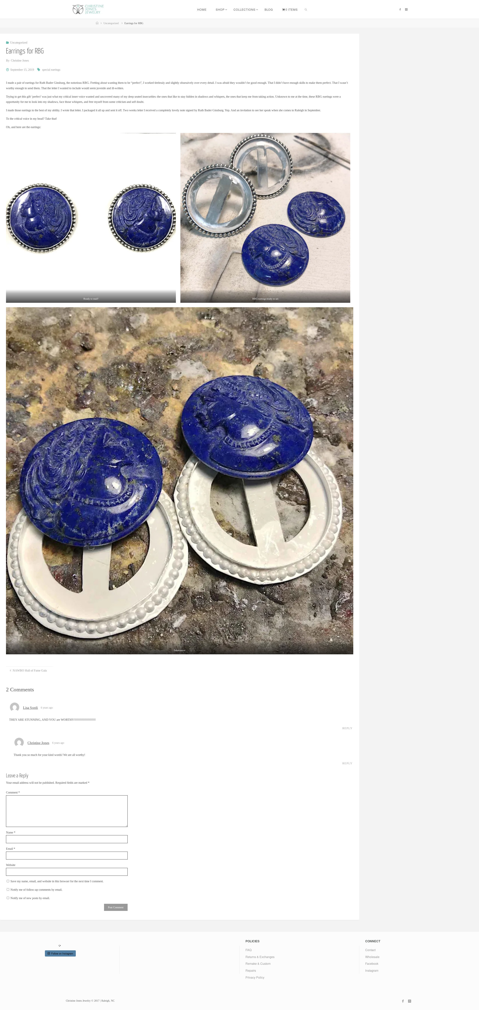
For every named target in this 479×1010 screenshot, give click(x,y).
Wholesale (372, 957)
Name (10, 832)
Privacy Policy (254, 977)
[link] (306, 9)
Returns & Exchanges (259, 957)
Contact (370, 950)
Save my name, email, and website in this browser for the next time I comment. (56, 881)
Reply (347, 728)
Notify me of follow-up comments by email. (36, 889)
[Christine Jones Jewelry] (87, 9)
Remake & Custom (258, 963)
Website (10, 865)
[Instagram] (406, 9)
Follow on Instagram (62, 953)
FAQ (248, 950)
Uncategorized (111, 23)
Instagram (371, 970)
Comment (13, 792)
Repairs (250, 970)
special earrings (51, 69)
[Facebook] (400, 9)
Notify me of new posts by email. (30, 898)
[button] (91, 218)
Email (10, 848)
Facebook (371, 963)
